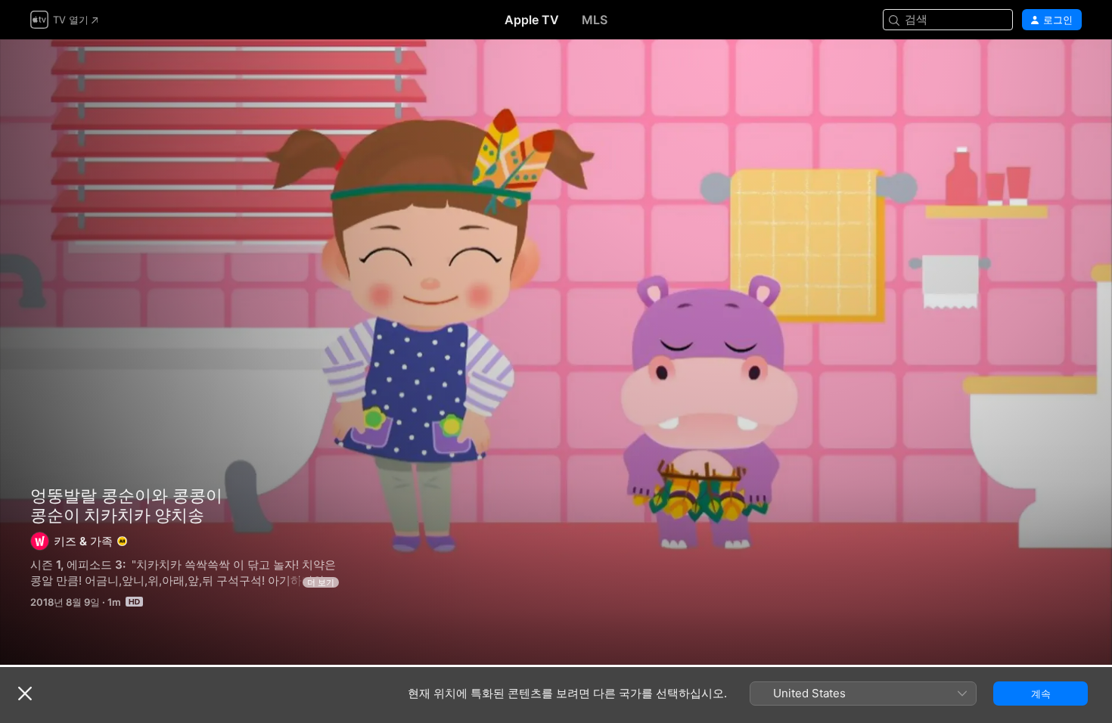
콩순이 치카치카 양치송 (556, 352)
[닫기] (25, 693)
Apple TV (532, 19)
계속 (1041, 693)
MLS (594, 19)
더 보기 (320, 582)
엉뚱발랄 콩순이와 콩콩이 (126, 495)
